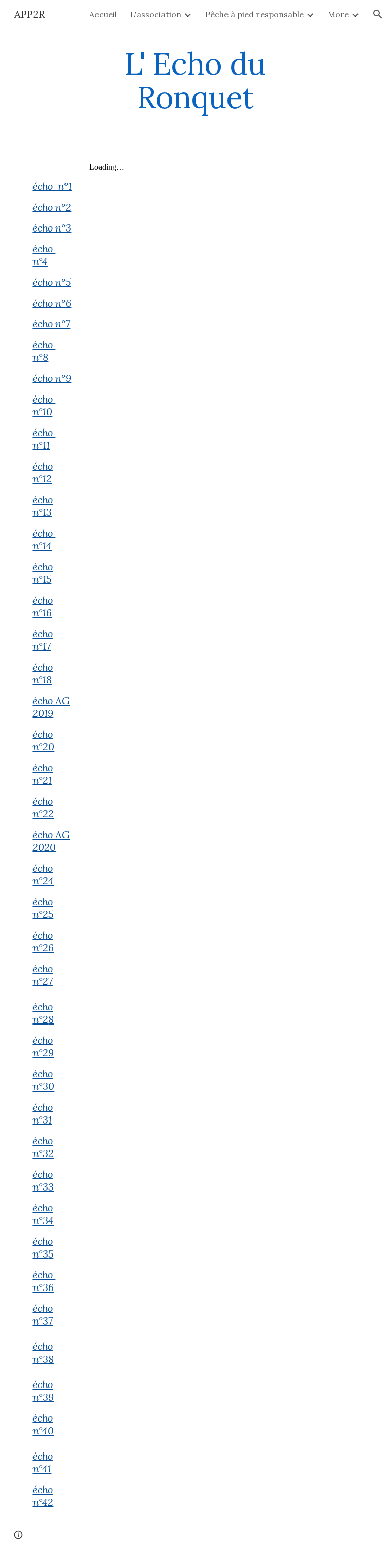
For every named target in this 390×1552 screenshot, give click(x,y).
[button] (378, 14)
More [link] (338, 14)
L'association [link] (155, 14)
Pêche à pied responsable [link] (254, 14)
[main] (194, 80)
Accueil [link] (103, 14)
